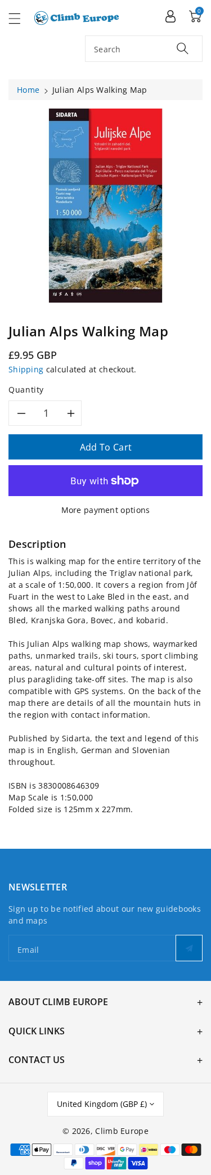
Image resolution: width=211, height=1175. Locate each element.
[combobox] (144, 48)
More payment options (105, 510)
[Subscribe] (189, 948)
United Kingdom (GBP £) (102, 1104)
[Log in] (170, 15)
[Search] (183, 48)
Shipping (25, 369)
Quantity (26, 389)
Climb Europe (122, 1131)
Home (28, 89)
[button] (19, 18)
